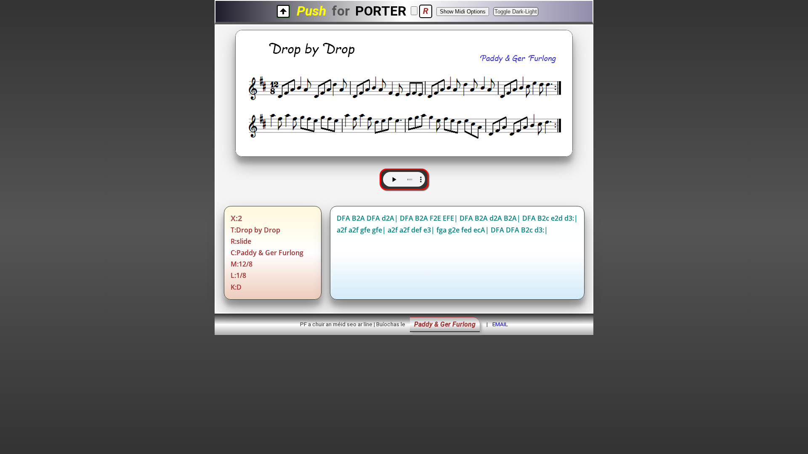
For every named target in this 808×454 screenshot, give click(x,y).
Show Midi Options (463, 11)
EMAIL (500, 324)
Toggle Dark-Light (515, 11)
